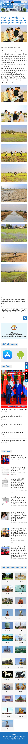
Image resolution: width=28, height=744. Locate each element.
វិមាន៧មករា (7, 4)
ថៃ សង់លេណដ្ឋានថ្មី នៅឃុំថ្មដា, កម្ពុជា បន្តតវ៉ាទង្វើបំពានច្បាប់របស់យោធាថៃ (18, 469)
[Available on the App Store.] (7, 355)
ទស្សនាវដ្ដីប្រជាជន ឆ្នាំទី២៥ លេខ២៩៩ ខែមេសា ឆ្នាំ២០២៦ (12, 433)
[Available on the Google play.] (20, 355)
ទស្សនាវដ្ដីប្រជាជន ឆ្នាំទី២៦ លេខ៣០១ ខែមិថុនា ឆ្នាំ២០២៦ (12, 417)
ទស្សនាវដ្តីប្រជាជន (6, 366)
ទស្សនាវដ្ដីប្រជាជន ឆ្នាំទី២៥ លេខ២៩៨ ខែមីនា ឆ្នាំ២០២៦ (14, 441)
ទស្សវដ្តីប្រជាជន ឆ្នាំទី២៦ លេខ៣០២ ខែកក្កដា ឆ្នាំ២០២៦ (14, 410)
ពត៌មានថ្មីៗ (5, 289)
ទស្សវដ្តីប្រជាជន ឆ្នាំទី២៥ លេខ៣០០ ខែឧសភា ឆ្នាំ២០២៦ (11, 425)
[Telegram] (26, 367)
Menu (15, 14)
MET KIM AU (18, 47)
